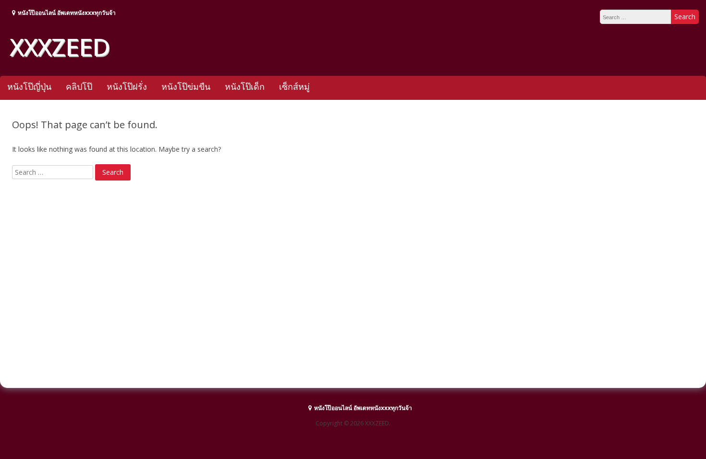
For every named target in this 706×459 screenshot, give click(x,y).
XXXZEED (60, 46)
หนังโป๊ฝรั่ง (127, 86)
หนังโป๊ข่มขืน (185, 86)
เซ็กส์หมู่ (294, 86)
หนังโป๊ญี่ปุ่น (29, 86)
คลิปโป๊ (79, 86)
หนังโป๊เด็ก (245, 86)
